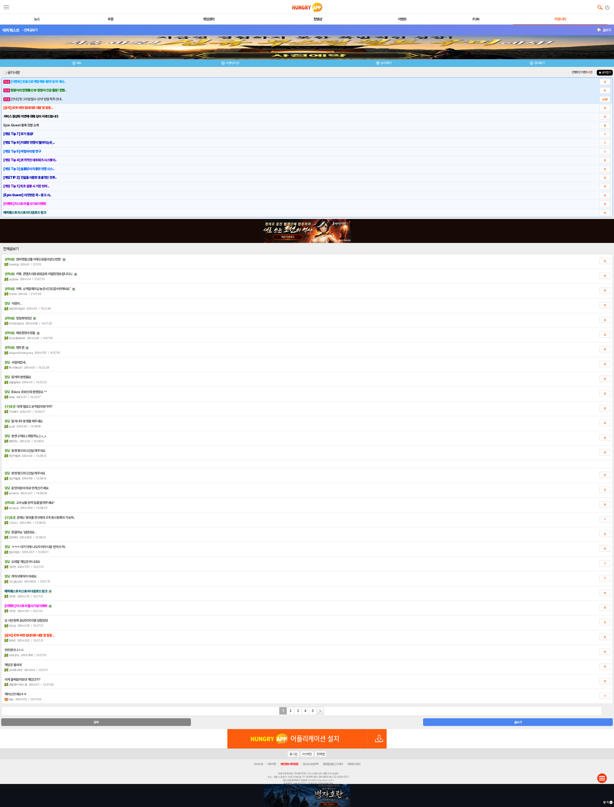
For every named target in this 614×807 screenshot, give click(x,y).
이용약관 (271, 764)
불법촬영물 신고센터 (333, 764)
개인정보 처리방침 (289, 764)
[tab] (77, 63)
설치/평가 (385, 63)
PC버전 (307, 754)
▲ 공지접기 (605, 72)
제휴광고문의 (353, 764)
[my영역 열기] (6, 6)
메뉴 (79, 63)
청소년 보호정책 (310, 764)
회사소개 (258, 764)
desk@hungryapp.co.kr (321, 780)
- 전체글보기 (30, 30)
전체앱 (321, 754)
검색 (96, 722)
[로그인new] (607, 6)
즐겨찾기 (539, 63)
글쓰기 (606, 30)
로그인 (293, 754)
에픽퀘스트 (11, 30)
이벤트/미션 (232, 63)
